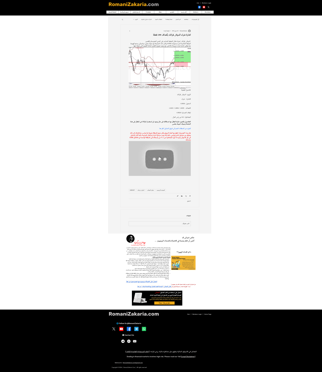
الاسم (158, 179)
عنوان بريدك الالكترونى (154, 189)
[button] (198, 166)
